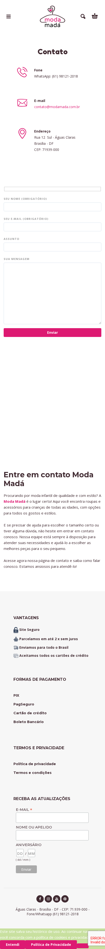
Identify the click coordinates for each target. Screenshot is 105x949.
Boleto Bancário (28, 722)
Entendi (12, 944)
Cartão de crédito (30, 713)
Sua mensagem (17, 259)
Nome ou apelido (34, 827)
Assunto (11, 239)
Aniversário (29, 845)
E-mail (24, 809)
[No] (83, 945)
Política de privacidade (34, 764)
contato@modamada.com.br (57, 106)
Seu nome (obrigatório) (25, 199)
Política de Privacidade (51, 944)
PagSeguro (23, 704)
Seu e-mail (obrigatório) (26, 219)
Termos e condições (32, 772)
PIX (16, 695)
